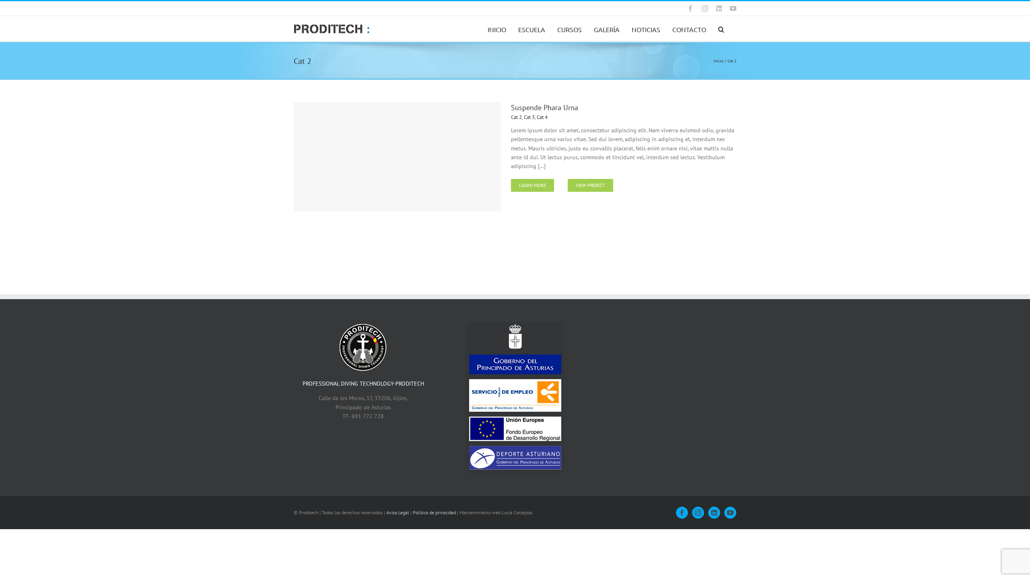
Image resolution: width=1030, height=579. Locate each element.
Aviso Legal (397, 512)
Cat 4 (542, 117)
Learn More (532, 185)
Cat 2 (516, 117)
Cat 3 (529, 117)
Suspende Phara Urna (544, 107)
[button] (721, 28)
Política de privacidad (434, 512)
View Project (590, 185)
